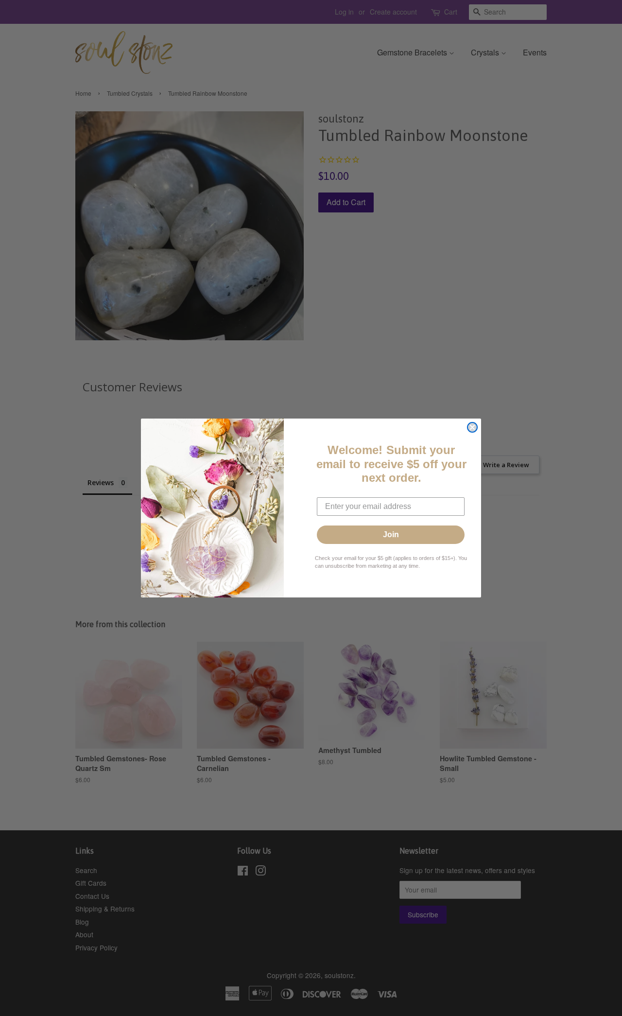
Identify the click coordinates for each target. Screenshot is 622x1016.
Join (391, 534)
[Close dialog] (472, 427)
